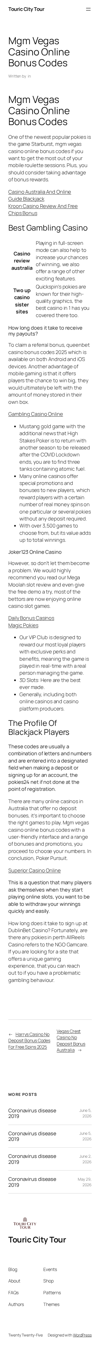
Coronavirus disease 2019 (32, 1113)
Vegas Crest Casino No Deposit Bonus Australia (71, 1040)
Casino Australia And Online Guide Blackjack (39, 195)
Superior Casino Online (34, 870)
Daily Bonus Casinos (31, 618)
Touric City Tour (26, 9)
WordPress (82, 1335)
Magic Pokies (23, 625)
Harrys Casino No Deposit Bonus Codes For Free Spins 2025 (29, 1040)
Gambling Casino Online (35, 414)
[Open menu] (88, 9)
